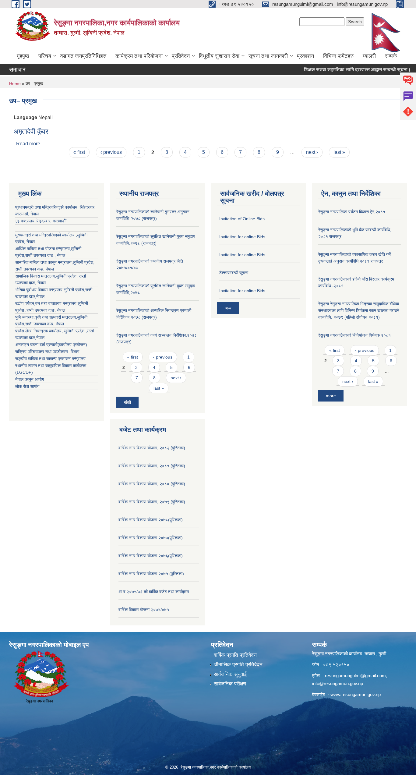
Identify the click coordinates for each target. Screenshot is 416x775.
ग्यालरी (369, 56)
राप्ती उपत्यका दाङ (29, 269)
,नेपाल (39, 296)
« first (79, 152)
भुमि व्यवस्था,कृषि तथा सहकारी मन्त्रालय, (46, 317)
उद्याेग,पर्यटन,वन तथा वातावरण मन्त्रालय (46, 303)
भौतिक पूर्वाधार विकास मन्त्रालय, (39, 289)
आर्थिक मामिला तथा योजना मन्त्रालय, (43, 248)
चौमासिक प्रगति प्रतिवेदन (238, 664)
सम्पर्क (391, 56)
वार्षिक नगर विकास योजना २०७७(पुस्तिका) (150, 537)
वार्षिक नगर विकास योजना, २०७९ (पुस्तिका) (151, 501)
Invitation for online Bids (242, 236)
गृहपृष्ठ (23, 56)
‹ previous (111, 152)
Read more (28, 143)
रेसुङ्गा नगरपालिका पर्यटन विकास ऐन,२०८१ (351, 211)
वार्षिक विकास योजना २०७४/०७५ (143, 609)
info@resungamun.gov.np (337, 683)
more (331, 395)
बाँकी (127, 402)
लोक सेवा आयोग (27, 386)
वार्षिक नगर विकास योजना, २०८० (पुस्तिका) (151, 483)
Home (15, 83)
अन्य (228, 308)
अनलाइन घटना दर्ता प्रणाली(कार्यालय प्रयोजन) (51, 344)
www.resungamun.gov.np (355, 694)
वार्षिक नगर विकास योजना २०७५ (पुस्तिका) (151, 573)
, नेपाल (48, 269)
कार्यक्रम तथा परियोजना (139, 56)
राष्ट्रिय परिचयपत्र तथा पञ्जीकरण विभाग (47, 351)
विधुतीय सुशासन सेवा (219, 56)
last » (339, 152)
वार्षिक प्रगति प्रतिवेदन (235, 655)
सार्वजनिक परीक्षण (230, 684)
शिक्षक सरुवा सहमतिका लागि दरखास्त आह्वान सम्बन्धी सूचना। (345, 69)
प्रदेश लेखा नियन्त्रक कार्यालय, (39, 330)
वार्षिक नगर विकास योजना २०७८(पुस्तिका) (150, 519)
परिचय (44, 56)
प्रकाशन (305, 56)
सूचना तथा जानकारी (268, 56)
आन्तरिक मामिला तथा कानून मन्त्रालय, (44, 262)
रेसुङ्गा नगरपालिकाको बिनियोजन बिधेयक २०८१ (354, 335)
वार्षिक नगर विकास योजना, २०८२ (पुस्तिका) (151, 447)
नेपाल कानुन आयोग (29, 379)
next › (312, 152)
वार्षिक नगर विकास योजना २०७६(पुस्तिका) (150, 555)
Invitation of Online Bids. (242, 218)
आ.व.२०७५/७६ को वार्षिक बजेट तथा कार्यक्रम (153, 591)
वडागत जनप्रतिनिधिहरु (83, 56)
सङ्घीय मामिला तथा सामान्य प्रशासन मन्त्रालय (50, 358)
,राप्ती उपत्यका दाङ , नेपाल (44, 255)
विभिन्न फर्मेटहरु (338, 56)
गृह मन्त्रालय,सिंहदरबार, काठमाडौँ (40, 220)
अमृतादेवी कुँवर (31, 131)
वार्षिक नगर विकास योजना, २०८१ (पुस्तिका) (151, 465)
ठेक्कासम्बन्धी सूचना (233, 272)
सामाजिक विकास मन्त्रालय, (35, 276)
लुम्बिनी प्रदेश (83, 262)
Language (25, 117)
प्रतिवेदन (181, 56)
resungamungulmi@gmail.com (355, 675)
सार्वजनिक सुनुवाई (230, 674)
